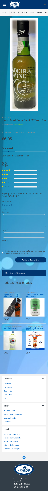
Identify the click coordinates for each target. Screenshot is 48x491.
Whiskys (11, 292)
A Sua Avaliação (8, 202)
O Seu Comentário (6, 211)
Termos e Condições (11, 434)
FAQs (6, 398)
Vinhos (20, 12)
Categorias (8, 387)
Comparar (31, 132)
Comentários (8, 148)
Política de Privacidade (12, 438)
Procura (40, 4)
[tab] (8, 149)
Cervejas (34, 292)
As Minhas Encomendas (13, 414)
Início (4, 12)
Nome (5, 230)
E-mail (5, 240)
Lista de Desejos (10, 418)
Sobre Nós (8, 391)
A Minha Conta (9, 411)
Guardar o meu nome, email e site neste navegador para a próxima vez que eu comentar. (25, 252)
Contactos (8, 394)
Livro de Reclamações (12, 449)
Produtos (7, 384)
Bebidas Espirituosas (15, 326)
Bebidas (12, 12)
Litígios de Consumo (11, 445)
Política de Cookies (11, 441)
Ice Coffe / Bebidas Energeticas (34, 326)
